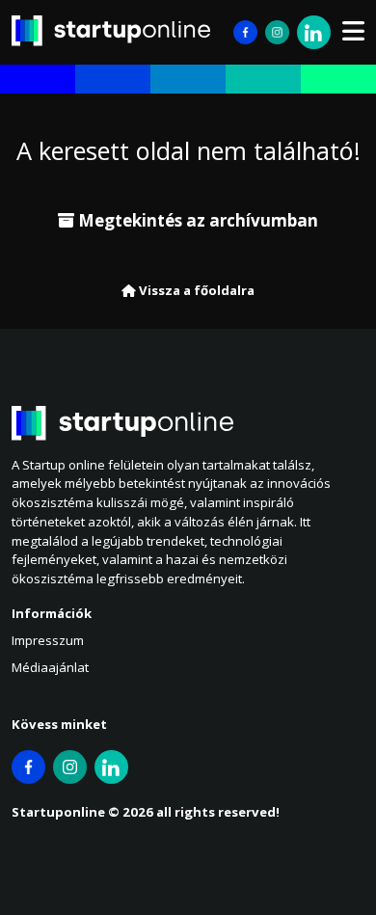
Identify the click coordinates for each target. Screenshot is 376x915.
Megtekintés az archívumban (196, 220)
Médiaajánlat (50, 667)
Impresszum (48, 640)
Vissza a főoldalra (195, 290)
